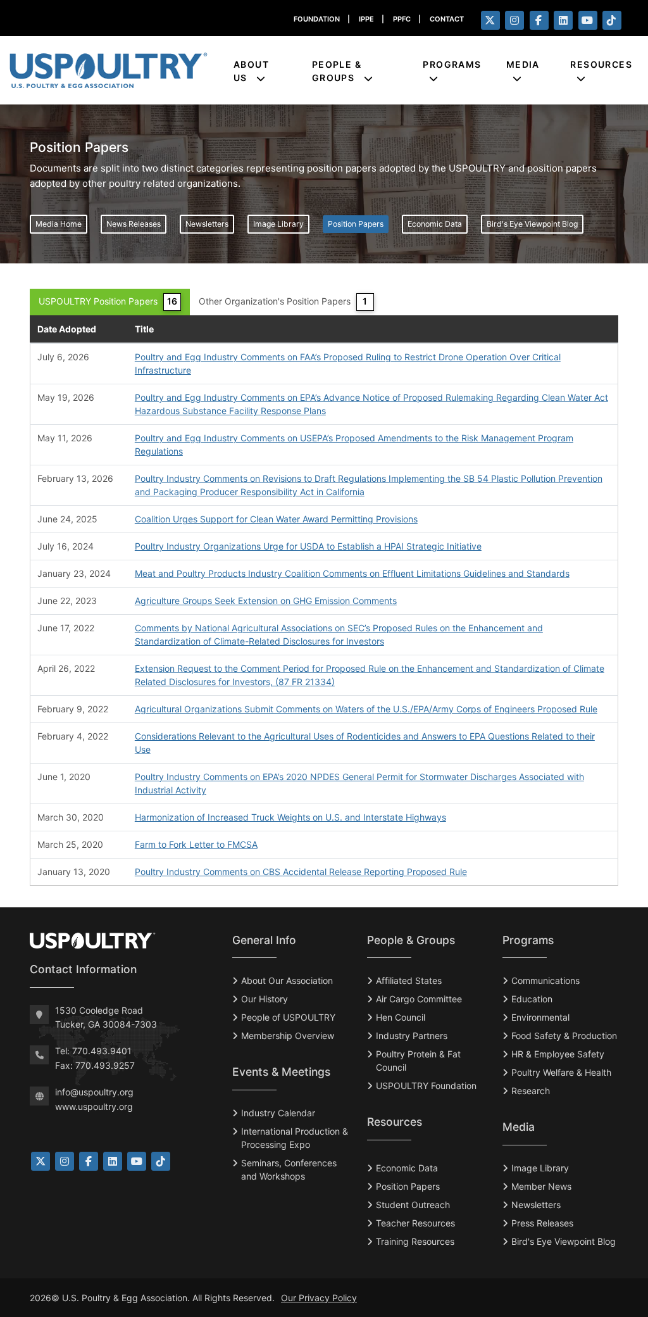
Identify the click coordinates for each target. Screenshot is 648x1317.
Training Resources (415, 1241)
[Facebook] (539, 20)
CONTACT (447, 19)
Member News (541, 1186)
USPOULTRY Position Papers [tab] (108, 301)
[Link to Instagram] (64, 1161)
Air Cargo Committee (419, 998)
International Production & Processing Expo (294, 1138)
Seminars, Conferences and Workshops (289, 1169)
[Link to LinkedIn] (112, 1161)
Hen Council (400, 1017)
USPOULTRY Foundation (426, 1085)
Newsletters (206, 224)
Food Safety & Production (564, 1035)
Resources (601, 64)
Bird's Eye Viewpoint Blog (532, 224)
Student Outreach (413, 1204)
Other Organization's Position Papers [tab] (283, 301)
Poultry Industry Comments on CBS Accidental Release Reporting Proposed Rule (301, 871)
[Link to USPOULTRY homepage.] (108, 70)
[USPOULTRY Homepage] (121, 941)
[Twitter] (490, 20)
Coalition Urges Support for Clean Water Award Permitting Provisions (276, 519)
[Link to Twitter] (40, 1161)
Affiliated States (409, 980)
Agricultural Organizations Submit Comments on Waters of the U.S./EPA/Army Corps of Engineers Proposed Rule (366, 708)
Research (530, 1090)
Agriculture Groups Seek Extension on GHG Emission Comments (266, 600)
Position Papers (355, 224)
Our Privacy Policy (319, 1297)
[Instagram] (514, 20)
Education (531, 998)
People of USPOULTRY (288, 1017)
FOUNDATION (317, 19)
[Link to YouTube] (136, 1161)
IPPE (366, 19)
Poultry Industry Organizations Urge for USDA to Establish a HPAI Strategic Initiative (308, 546)
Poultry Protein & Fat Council (418, 1061)
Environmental (540, 1017)
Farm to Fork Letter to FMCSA (196, 844)
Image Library (278, 224)
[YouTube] (587, 20)
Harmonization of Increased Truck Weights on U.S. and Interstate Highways (290, 817)
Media (523, 64)
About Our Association (287, 980)
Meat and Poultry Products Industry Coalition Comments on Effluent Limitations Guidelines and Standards (352, 573)
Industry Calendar (278, 1112)
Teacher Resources (415, 1223)
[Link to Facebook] (88, 1161)
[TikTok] (611, 20)
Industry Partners (411, 1035)
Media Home (58, 224)
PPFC (402, 19)
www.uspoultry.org (94, 1106)
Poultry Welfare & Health (561, 1072)
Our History (264, 998)
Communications (545, 980)
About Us (251, 71)
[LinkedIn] (563, 20)
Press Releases (542, 1223)
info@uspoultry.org (94, 1092)
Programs (452, 64)
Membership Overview (287, 1035)
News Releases (133, 224)
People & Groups (336, 71)
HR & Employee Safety (557, 1054)
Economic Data (435, 224)
